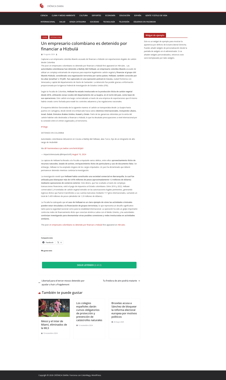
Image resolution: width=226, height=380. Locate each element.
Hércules (121, 225)
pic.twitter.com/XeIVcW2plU (71, 148)
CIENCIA (44, 15)
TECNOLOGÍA (109, 21)
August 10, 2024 (79, 154)
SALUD (62, 21)
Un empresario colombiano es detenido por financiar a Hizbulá (75, 225)
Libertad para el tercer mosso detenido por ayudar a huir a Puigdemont (63, 282)
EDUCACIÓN (124, 15)
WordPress (96, 375)
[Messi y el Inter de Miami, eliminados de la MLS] (54, 300)
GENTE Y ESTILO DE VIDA (156, 15)
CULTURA (83, 15)
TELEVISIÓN (124, 21)
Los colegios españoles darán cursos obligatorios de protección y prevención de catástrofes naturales (89, 311)
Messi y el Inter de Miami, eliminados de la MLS (54, 324)
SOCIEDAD (94, 21)
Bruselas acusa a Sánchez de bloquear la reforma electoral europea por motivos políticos (124, 309)
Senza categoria (77, 21)
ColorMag (85, 375)
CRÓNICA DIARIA (61, 375)
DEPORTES (96, 15)
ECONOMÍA (110, 15)
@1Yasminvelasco (52, 148)
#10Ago (44, 127)
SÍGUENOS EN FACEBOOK (145, 21)
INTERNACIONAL (48, 21)
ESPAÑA (137, 15)
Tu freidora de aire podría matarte (120, 280)
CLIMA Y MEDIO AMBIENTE (63, 15)
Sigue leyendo (89, 265)
